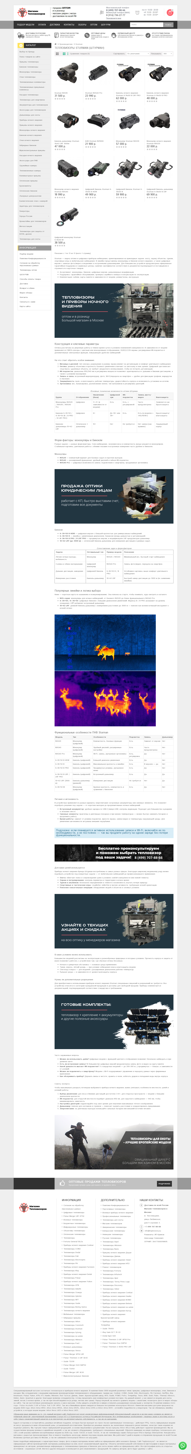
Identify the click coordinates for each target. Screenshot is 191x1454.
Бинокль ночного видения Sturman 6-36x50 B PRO (158, 94)
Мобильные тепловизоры (74, 1314)
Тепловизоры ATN (71, 1285)
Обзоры (82, 24)
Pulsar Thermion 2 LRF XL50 (76, 1358)
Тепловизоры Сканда (73, 1292)
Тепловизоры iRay (71, 1270)
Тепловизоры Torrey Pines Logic (116, 1281)
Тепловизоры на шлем (73, 1336)
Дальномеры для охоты (29, 115)
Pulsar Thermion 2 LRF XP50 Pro (116, 1339)
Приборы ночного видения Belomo (117, 1303)
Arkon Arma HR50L (54, 1408)
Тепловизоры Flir (71, 1263)
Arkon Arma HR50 (38, 1408)
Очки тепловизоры (27, 77)
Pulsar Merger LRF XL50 (74, 1372)
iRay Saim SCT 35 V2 (111, 1332)
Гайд (133, 1427)
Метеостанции (25, 226)
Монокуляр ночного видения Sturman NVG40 (67, 190)
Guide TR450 (108, 1328)
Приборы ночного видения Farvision (79, 1267)
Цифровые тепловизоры (74, 1212)
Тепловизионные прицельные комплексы (31, 88)
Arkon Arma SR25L (71, 1408)
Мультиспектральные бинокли (76, 1376)
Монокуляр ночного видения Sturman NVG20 (159, 142)
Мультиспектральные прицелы (32, 150)
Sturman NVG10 (61, 93)
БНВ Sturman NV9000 (94, 141)
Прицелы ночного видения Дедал (117, 1252)
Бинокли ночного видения (30, 135)
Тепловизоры (69, 1238)
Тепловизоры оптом (28, 270)
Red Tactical (65, 1395)
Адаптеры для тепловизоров (31, 206)
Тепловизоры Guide (72, 1303)
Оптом (93, 24)
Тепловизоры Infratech (112, 1274)
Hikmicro (171, 1395)
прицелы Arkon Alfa (120, 1427)
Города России (25, 216)
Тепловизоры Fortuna (112, 1271)
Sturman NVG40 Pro (93, 93)
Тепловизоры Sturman (73, 1329)
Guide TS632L (79, 1432)
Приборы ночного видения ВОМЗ (117, 1300)
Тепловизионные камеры (30, 170)
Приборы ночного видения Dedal (78, 1274)
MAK (146, 1395)
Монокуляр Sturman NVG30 (127, 141)
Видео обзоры (26, 293)
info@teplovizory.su (153, 1231)
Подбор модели (25, 24)
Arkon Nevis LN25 (70, 1410)
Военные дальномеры (73, 1347)
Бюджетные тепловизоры (74, 1223)
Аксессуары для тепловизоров (32, 110)
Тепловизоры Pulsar (72, 1278)
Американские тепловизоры (115, 1227)
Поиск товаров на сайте (29, 57)
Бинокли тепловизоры (28, 67)
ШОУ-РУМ (24, 274)
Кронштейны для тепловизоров (32, 221)
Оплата (42, 24)
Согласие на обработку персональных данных (30, 264)
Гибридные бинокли (27, 145)
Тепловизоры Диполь (111, 1256)
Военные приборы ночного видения (118, 1212)
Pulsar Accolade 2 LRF (29, 1405)
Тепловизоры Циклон (72, 1296)
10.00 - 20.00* (152, 12)
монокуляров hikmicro (76, 1437)
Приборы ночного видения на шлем (118, 1307)
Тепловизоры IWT (71, 1299)
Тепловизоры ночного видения (77, 1310)
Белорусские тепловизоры (114, 1231)
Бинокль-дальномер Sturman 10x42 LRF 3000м (67, 142)
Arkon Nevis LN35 (53, 1410)
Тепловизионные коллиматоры (32, 82)
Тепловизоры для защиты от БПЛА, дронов (31, 232)
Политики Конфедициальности (33, 258)
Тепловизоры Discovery (112, 1285)
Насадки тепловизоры (28, 95)
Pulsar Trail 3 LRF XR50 (51, 1405)
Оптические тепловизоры (74, 1234)
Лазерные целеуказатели (30, 196)
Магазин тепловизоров (112, 1223)
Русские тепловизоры (112, 1238)
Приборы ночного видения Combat (79, 1245)
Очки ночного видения (29, 140)
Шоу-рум (105, 24)
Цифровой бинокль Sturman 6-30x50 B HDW (98, 190)
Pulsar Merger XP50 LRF (74, 1354)
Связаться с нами (27, 302)
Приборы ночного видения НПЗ (116, 1263)
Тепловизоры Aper (110, 1278)
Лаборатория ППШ (134, 1432)
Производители (66, 44)
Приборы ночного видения (30, 120)
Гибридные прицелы (72, 1318)
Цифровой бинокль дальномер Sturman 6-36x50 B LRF (160, 190)
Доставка (55, 24)
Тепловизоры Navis (111, 1249)
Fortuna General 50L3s (73, 1241)
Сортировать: (119, 54)
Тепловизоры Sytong (72, 1332)
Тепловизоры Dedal (72, 1252)
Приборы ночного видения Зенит (117, 1260)
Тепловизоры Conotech (74, 1325)
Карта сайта (25, 306)
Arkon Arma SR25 (105, 1408)
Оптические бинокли (28, 191)
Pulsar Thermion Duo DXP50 (115, 1343)
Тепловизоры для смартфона (32, 100)
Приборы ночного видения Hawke (117, 1296)
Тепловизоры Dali (71, 1256)
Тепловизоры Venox (72, 1350)
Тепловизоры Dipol (110, 1241)
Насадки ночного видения (30, 155)
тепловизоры (128, 1423)
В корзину (57, 88)
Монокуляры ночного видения (32, 130)
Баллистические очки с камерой (33, 201)
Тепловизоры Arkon (72, 1321)
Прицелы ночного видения (30, 125)
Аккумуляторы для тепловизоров (33, 105)
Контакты (69, 24)
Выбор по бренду (26, 51)
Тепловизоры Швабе (72, 1289)
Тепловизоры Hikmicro (73, 1339)
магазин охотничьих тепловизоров (47, 1390)
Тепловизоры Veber (111, 1289)
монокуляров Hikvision (125, 1405)
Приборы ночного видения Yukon (78, 1281)
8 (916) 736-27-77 (115, 15)
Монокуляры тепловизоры (30, 72)
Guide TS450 (69, 1368)
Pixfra (124, 1395)
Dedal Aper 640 (109, 1336)
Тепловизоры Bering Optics (75, 1307)
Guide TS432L (94, 1432)
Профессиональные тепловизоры (117, 1216)
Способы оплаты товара (30, 279)
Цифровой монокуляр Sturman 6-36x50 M (68, 238)
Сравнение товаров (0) (80, 53)
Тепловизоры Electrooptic (74, 1259)
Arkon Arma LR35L (88, 1408)
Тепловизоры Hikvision (112, 1245)
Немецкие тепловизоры (113, 1234)
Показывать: (156, 54)
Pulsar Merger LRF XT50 (74, 1216)
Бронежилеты (25, 186)
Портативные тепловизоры (114, 1209)
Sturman (79, 44)
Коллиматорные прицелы (30, 175)
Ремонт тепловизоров (112, 1267)
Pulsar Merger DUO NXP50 (75, 1365)
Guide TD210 (69, 1361)
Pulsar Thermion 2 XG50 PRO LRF (117, 1347)
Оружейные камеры (28, 165)
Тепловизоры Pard (71, 1343)
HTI (42, 1395)
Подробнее (164, 1183)
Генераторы (24, 211)
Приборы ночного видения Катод (117, 1310)
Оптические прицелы (28, 181)
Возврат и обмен (27, 288)
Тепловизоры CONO (72, 1249)
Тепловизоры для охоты (29, 239)
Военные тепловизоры (73, 1220)
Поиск (168, 25)
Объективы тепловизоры (74, 1230)
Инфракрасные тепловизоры (76, 1227)
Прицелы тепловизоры (29, 62)
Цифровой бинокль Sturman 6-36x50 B (129, 190)
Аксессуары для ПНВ (28, 160)
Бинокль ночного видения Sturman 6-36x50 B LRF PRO (128, 94)
